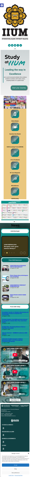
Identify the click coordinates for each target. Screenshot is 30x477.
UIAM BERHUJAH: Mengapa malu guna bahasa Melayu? (11, 246)
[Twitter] (12, 45)
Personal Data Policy (19, 475)
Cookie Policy (11, 475)
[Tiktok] (20, 45)
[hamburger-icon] (15, 49)
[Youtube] (15, 45)
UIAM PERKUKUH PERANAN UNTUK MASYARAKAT (18, 266)
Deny (15, 468)
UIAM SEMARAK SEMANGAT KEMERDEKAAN (18, 286)
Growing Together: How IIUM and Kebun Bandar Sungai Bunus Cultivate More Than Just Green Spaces (14, 321)
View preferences (16, 472)
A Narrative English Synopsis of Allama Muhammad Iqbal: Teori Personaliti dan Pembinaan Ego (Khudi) (12, 340)
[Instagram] (18, 45)
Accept (15, 465)
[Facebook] (9, 45)
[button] (28, 453)
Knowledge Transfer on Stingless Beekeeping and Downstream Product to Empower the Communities (15, 313)
